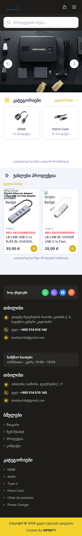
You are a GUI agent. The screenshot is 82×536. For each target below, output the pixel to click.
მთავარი (13, 424)
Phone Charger (18, 505)
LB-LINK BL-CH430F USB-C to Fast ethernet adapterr (59, 241)
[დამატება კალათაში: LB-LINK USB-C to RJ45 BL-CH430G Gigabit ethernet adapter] (33, 248)
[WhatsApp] (45, 292)
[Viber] (54, 292)
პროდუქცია (15, 439)
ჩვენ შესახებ (15, 432)
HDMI (11, 469)
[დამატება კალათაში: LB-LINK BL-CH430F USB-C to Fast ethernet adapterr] (72, 248)
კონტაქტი (14, 446)
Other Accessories (20, 497)
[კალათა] (64, 7)
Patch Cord (15, 490)
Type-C (12, 483)
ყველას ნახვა (64, 100)
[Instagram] (71, 292)
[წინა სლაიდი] (7, 63)
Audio (11, 476)
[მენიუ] (74, 7)
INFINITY (49, 530)
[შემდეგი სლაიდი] (74, 63)
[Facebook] (62, 292)
